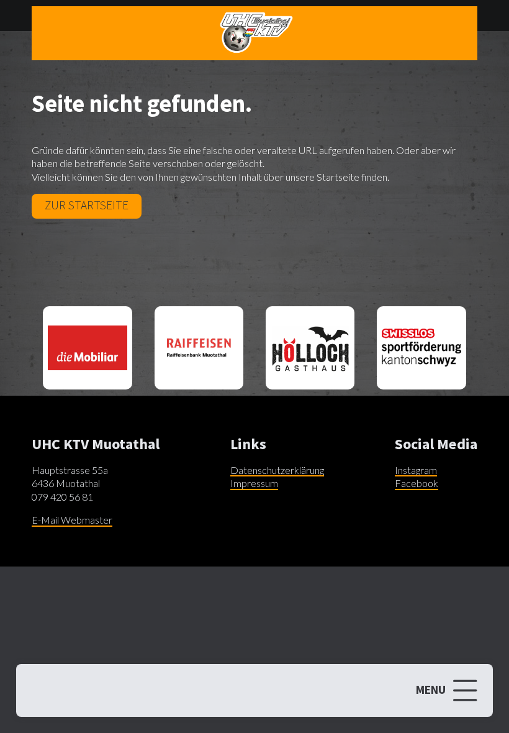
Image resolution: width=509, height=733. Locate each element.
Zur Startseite (86, 205)
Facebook (416, 483)
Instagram (416, 470)
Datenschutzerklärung (277, 470)
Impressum (254, 483)
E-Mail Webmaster (72, 520)
